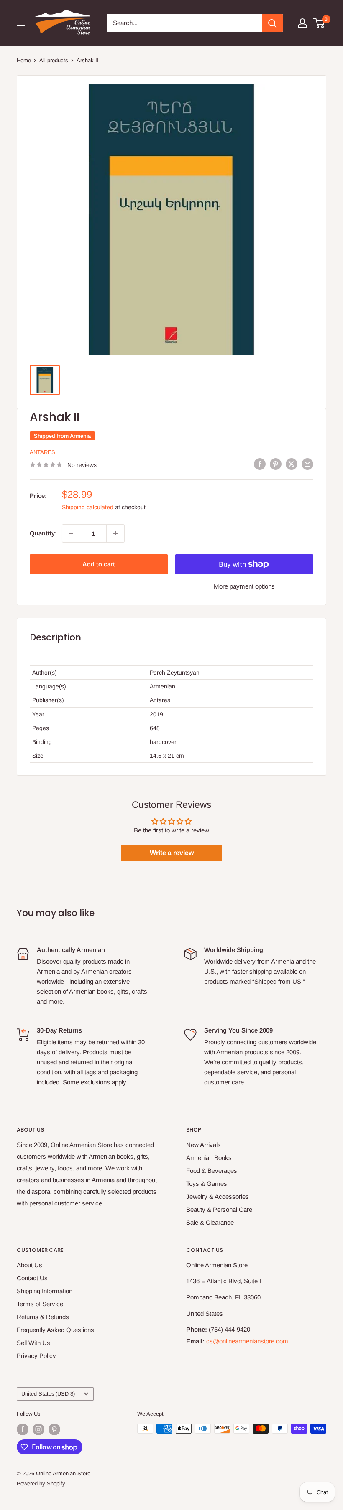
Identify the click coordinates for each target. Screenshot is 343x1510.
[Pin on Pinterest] (276, 464)
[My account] (302, 23)
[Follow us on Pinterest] (54, 1429)
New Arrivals (203, 1144)
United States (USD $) (48, 1394)
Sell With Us (33, 1342)
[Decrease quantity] (71, 533)
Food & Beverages (211, 1170)
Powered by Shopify (41, 1483)
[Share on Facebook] (260, 464)
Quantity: (43, 533)
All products (53, 60)
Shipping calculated (87, 507)
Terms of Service (40, 1303)
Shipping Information (44, 1290)
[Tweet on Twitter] (291, 464)
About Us (29, 1265)
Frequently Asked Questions (55, 1329)
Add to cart (98, 564)
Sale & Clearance (210, 1222)
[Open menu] (21, 23)
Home (24, 60)
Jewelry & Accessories (217, 1196)
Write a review (172, 852)
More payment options (244, 586)
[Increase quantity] (115, 533)
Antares (42, 452)
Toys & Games (206, 1183)
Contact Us (32, 1278)
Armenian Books (209, 1157)
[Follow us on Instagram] (38, 1429)
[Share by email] (307, 464)
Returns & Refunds (43, 1316)
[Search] (272, 23)
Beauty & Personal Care (219, 1209)
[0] (319, 23)
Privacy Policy (36, 1355)
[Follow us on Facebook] (22, 1429)
